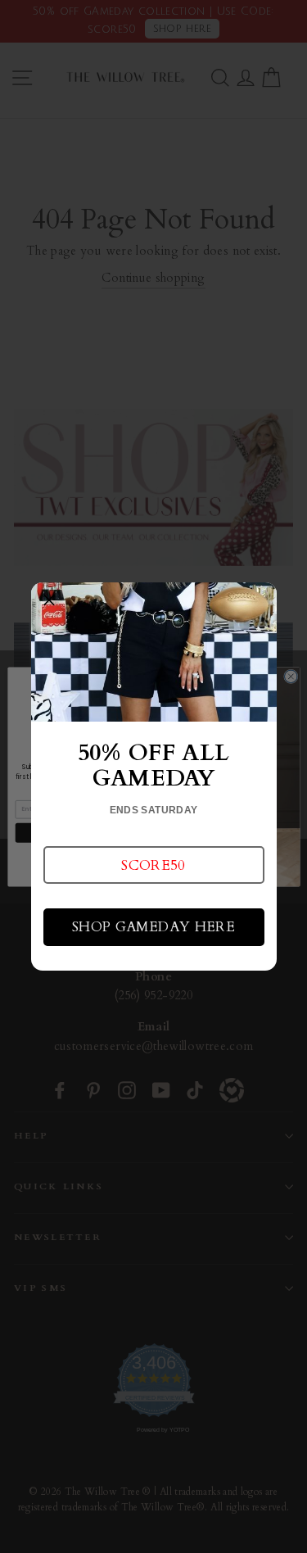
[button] (153, 865)
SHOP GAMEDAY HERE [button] (153, 926)
